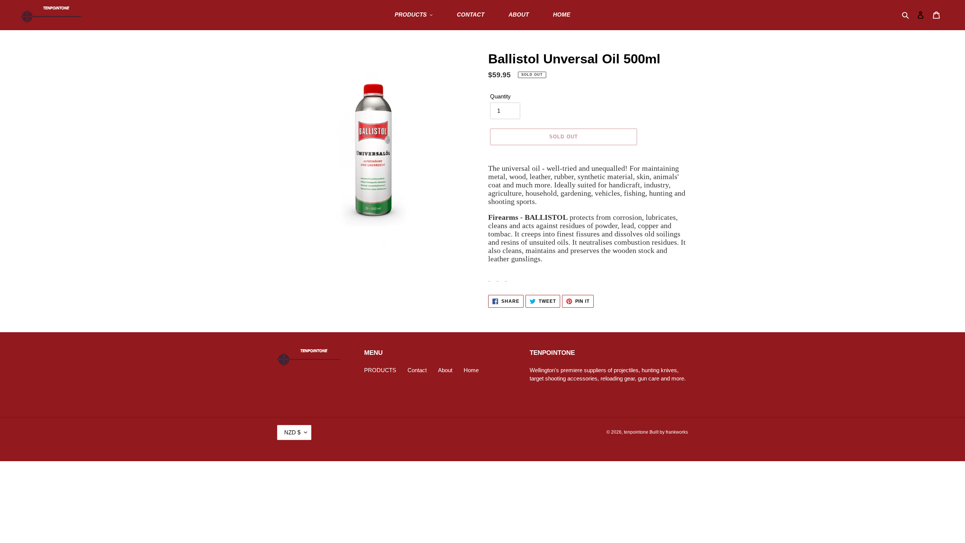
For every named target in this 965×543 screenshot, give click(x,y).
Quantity (500, 96)
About (445, 370)
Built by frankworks (668, 432)
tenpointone (636, 432)
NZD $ (292, 432)
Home (471, 370)
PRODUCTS (380, 370)
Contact (417, 370)
